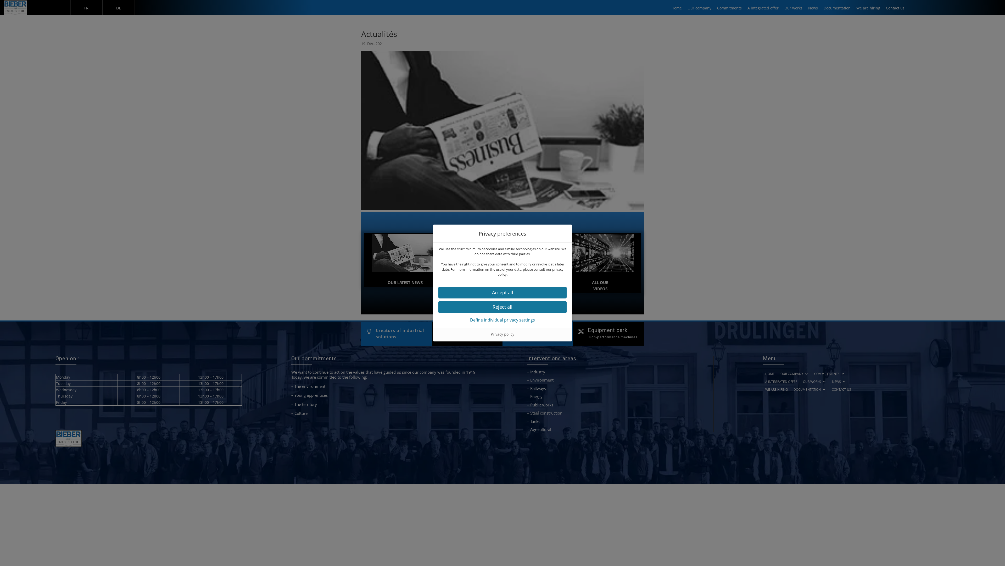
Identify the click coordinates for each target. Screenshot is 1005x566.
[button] (502, 292)
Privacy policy (502, 334)
